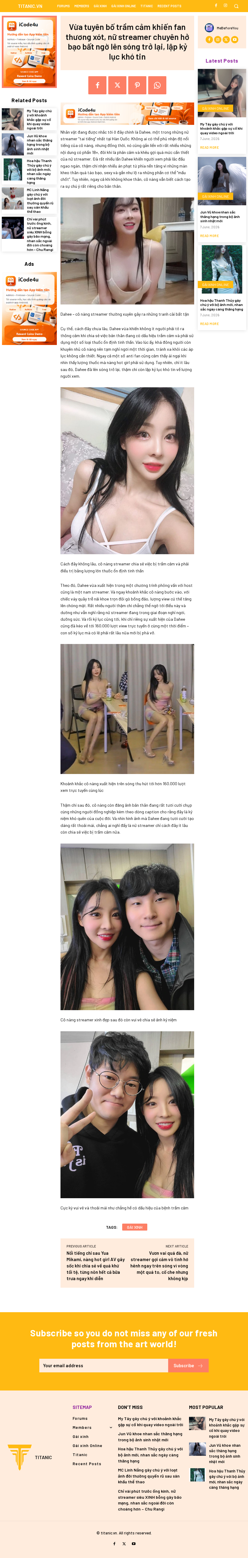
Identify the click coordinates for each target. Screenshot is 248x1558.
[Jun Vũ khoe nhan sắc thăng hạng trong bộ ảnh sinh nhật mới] (13, 144)
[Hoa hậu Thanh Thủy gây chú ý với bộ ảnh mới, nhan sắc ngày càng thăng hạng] (13, 169)
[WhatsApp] (157, 85)
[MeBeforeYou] (211, 27)
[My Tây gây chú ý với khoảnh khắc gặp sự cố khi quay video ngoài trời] (13, 119)
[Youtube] (234, 39)
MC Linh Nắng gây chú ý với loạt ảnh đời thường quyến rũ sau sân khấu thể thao (40, 200)
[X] (117, 85)
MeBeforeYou (227, 28)
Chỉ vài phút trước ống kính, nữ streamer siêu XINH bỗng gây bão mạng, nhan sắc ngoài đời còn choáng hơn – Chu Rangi (40, 234)
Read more (209, 147)
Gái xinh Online (215, 108)
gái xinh (134, 1227)
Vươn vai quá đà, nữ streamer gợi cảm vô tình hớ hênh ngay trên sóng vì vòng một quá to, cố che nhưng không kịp (159, 1265)
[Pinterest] (137, 85)
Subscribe (184, 1365)
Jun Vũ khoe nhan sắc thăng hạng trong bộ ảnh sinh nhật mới (39, 144)
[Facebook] (216, 5)
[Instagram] (225, 5)
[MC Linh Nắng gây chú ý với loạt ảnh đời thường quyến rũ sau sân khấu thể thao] (13, 198)
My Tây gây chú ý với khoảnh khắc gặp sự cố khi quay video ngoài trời (39, 119)
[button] (236, 6)
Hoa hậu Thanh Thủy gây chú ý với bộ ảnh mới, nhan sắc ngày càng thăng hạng (39, 171)
